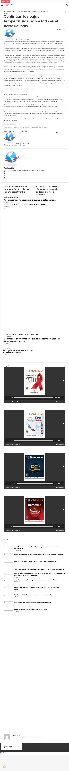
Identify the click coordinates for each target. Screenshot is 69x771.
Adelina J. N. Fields (16, 735)
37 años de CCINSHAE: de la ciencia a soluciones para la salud (33, 595)
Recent (6, 542)
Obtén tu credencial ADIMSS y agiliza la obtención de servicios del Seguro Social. (39, 569)
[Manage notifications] (4, 766)
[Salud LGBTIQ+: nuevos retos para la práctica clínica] (8, 610)
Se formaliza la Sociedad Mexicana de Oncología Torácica (32, 602)
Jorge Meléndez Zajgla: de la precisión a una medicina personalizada (35, 580)
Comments (7, 545)
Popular (6, 539)
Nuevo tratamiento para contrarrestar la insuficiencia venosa (18, 351)
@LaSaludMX (8, 747)
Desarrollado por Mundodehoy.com (39, 751)
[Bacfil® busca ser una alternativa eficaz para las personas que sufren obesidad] (8, 554)
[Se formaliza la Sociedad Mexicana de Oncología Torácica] (8, 602)
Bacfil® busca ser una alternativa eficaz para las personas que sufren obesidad (39, 554)
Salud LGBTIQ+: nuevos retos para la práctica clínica (30, 610)
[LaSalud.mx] (9, 5)
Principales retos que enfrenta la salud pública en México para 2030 (35, 562)
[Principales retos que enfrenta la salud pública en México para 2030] (8, 562)
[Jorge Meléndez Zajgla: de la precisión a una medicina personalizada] (8, 580)
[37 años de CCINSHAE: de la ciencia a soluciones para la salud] (8, 595)
